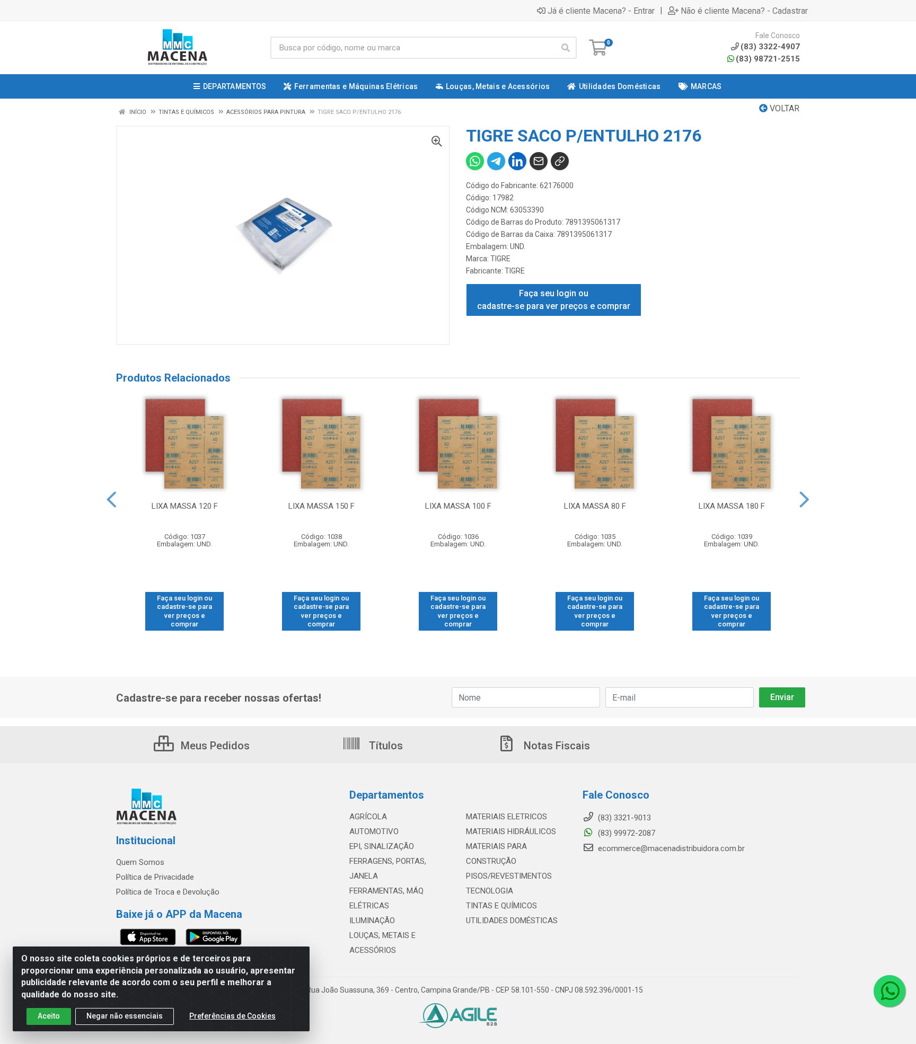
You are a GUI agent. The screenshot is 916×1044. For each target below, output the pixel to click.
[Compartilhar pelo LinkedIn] (517, 161)
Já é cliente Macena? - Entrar (601, 10)
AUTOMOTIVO (374, 831)
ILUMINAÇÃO (372, 920)
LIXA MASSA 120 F (185, 506)
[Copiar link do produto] (560, 161)
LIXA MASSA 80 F (595, 506)
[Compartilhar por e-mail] (539, 161)
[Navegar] (111, 500)
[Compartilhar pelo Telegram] (496, 161)
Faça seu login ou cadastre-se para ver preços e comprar (553, 299)
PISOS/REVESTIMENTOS (509, 876)
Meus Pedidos (214, 745)
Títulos (384, 745)
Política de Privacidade (155, 877)
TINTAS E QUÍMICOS (501, 905)
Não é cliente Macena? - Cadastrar (744, 10)
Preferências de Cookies (232, 1016)
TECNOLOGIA (489, 891)
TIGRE (500, 258)
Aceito (49, 1016)
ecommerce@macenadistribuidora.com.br (670, 848)
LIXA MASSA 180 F (732, 506)
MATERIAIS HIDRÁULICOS (511, 831)
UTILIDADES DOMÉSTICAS (512, 920)
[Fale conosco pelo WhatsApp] (889, 991)
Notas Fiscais (555, 745)
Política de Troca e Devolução (167, 892)
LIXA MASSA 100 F (458, 506)
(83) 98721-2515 (768, 59)
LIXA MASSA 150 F (321, 506)
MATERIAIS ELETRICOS (506, 816)
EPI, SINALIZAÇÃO (381, 846)
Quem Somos (140, 862)
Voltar (783, 108)
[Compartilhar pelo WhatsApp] (475, 161)
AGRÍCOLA (368, 816)
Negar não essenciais (124, 1016)
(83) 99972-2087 (625, 833)
